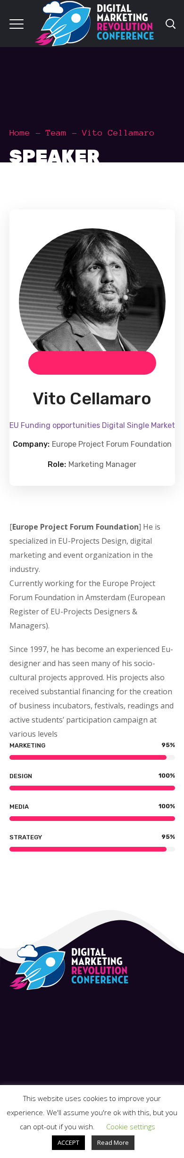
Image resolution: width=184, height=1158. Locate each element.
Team (56, 132)
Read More (113, 1142)
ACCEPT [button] (68, 1142)
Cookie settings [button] (130, 1126)
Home (19, 132)
